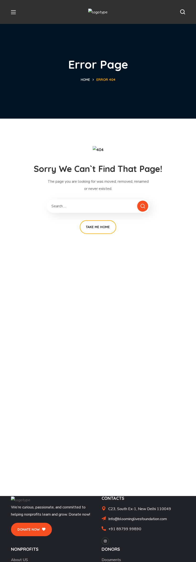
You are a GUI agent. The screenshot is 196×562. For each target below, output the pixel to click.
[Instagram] (105, 541)
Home (85, 79)
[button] (182, 12)
